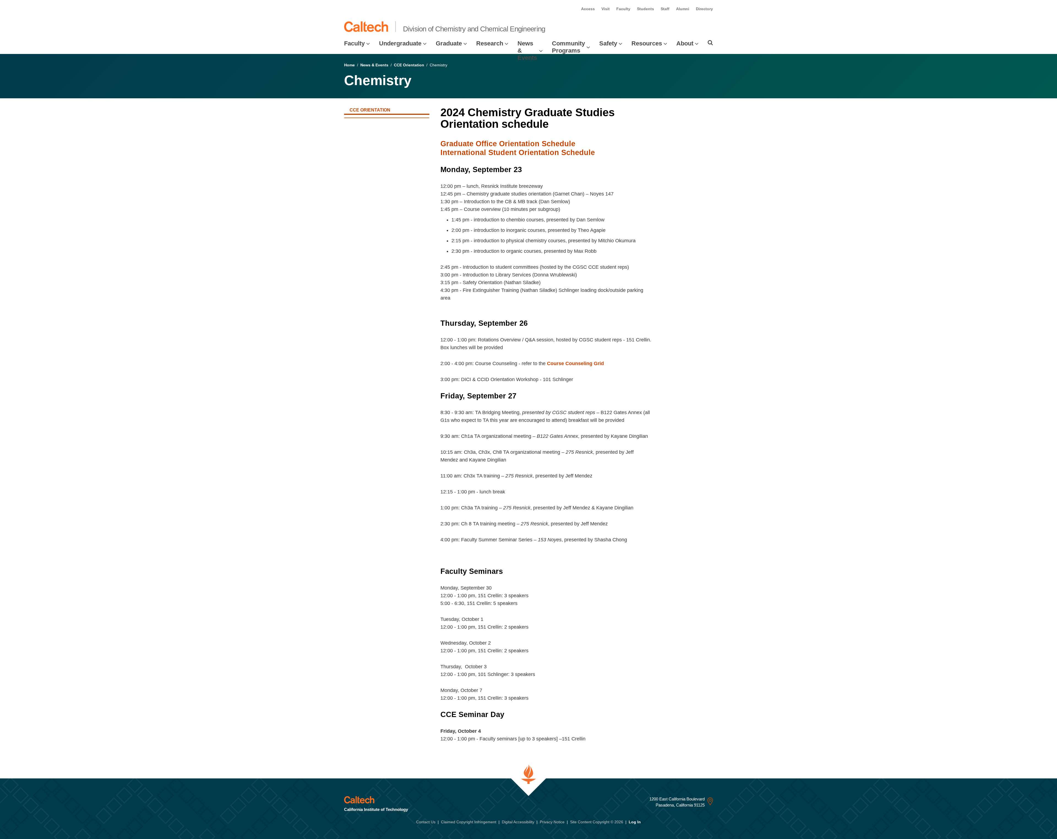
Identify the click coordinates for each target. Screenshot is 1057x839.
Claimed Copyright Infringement (468, 822)
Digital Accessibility (518, 822)
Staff (665, 9)
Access (588, 9)
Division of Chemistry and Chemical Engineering (474, 29)
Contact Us (425, 822)
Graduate (449, 43)
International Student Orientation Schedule (517, 152)
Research (489, 43)
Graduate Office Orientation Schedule (507, 144)
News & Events (527, 50)
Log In (635, 822)
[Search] (710, 42)
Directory (704, 9)
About (684, 43)
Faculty (623, 9)
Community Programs (568, 47)
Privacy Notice (552, 822)
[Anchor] (556, 124)
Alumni (682, 9)
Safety (608, 43)
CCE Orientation (409, 65)
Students (645, 9)
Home (349, 65)
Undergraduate (400, 43)
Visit (605, 9)
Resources (646, 43)
